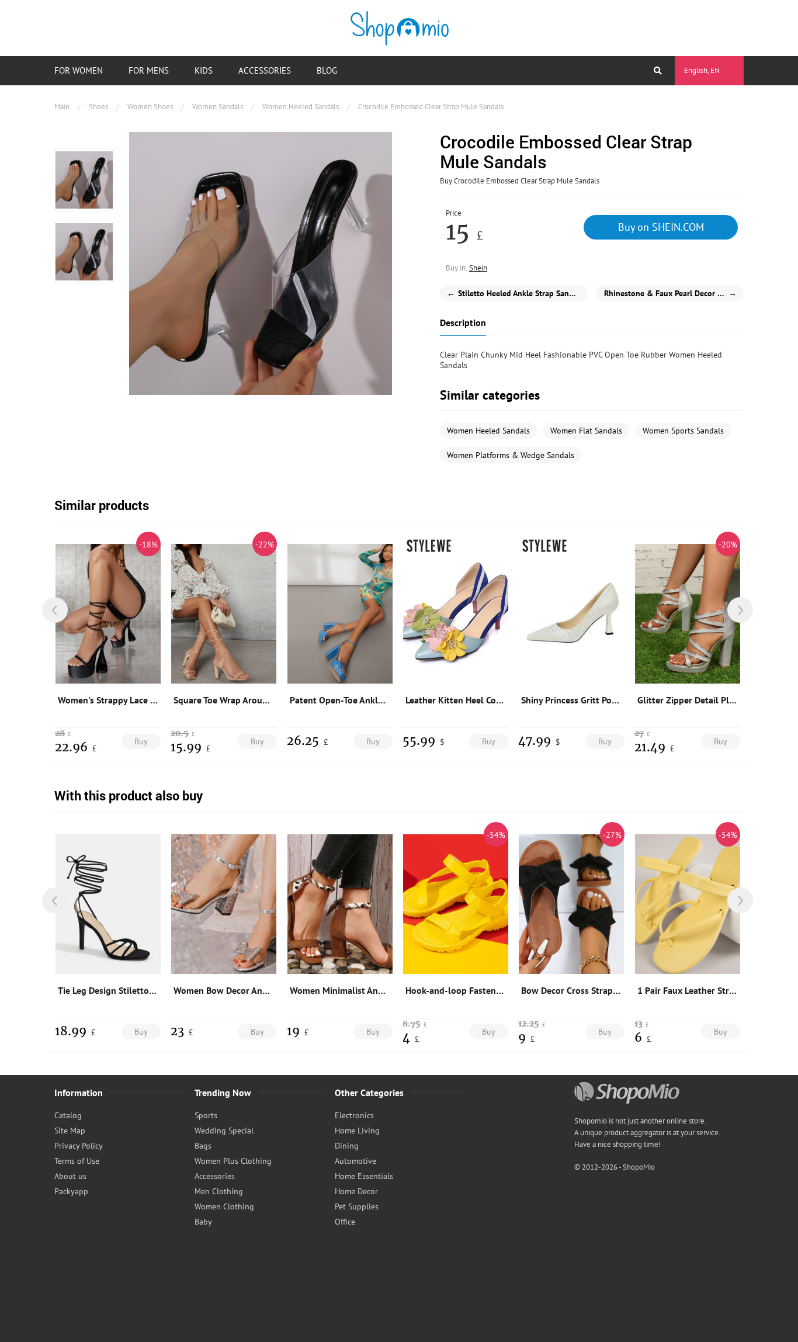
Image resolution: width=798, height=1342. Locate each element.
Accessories (264, 70)
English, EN (702, 70)
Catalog (68, 1115)
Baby (203, 1221)
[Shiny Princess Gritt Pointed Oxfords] (571, 613)
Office (345, 1221)
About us (70, 1176)
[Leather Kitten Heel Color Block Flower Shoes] (456, 613)
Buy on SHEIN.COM (661, 227)
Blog (327, 70)
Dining (347, 1145)
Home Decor (356, 1191)
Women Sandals (217, 107)
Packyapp (71, 1191)
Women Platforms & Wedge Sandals (510, 455)
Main (62, 107)
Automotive (355, 1161)
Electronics (354, 1115)
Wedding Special (224, 1130)
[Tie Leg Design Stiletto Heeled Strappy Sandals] (108, 904)
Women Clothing (224, 1206)
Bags (203, 1145)
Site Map (69, 1130)
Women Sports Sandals (683, 430)
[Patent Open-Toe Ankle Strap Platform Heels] (340, 613)
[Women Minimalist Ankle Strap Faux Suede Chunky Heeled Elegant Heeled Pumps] (340, 904)
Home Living (357, 1130)
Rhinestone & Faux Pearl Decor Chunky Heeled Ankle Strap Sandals (674, 293)
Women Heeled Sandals (300, 107)
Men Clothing (219, 1191)
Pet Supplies (357, 1206)
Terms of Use (76, 1161)
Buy (141, 741)
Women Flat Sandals (586, 430)
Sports (206, 1115)
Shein (478, 268)
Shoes (98, 107)
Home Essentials (364, 1176)
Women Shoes (150, 107)
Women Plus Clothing (233, 1161)
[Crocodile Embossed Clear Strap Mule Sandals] (84, 179)
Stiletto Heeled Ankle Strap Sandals (515, 293)
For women (78, 70)
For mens (149, 70)
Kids (204, 70)
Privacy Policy (78, 1145)
